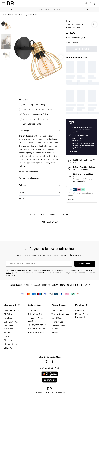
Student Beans (10, 344)
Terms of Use (57, 322)
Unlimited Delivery (12, 310)
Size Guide (9, 318)
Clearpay (8, 340)
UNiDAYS (8, 348)
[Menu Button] (3, 3)
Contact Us (33, 310)
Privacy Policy (57, 310)
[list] (38, 57)
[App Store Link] (49, 377)
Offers (10, 15)
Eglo (68, 21)
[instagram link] (46, 361)
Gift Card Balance (36, 332)
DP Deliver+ (9, 314)
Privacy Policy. (11, 275)
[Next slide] (87, 9)
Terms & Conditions (60, 314)
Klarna (7, 332)
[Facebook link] (52, 361)
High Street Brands (31, 15)
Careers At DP (81, 310)
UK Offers (18, 15)
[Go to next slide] (61, 57)
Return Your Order (36, 314)
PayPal (7, 336)
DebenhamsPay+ (11, 322)
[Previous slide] (11, 9)
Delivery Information (37, 325)
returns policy (80, 181)
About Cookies (57, 318)
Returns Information (36, 328)
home (4, 15)
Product (55, 332)
